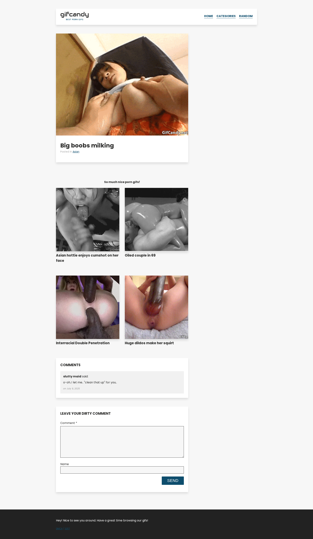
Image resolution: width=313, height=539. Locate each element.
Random (246, 16)
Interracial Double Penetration (83, 343)
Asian (76, 151)
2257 (67, 528)
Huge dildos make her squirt (149, 343)
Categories (226, 16)
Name (64, 464)
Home (208, 16)
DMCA (59, 528)
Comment (68, 423)
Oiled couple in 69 (140, 255)
